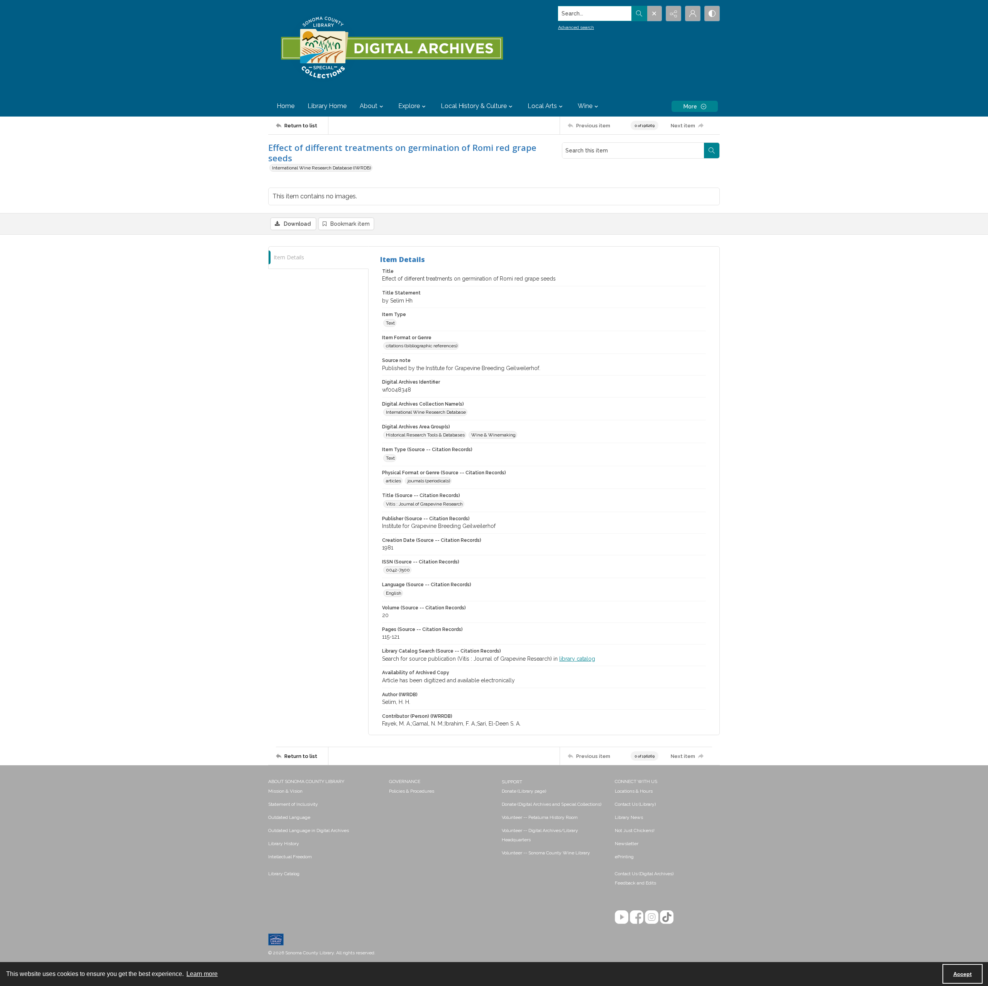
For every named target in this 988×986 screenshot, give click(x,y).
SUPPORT (512, 782)
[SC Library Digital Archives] (391, 48)
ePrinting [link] (624, 856)
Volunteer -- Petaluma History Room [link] (540, 817)
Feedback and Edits (635, 883)
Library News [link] (629, 817)
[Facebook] (636, 917)
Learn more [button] (202, 974)
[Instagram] (651, 917)
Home (285, 106)
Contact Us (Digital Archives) (644, 873)
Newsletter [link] (626, 843)
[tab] (318, 258)
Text (390, 323)
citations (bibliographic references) (421, 345)
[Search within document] (711, 150)
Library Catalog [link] (283, 873)
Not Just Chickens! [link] (635, 830)
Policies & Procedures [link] (411, 791)
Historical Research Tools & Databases (425, 435)
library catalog (577, 659)
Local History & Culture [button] (474, 106)
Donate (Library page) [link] (524, 791)
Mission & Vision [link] (285, 791)
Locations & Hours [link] (634, 791)
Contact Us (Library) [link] (635, 804)
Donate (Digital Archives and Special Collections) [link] (551, 804)
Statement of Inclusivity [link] (293, 804)
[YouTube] (621, 917)
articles (393, 481)
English (393, 593)
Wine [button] (585, 106)
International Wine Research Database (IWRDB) (321, 168)
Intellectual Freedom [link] (290, 856)
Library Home (327, 106)
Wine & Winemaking (493, 435)
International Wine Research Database (426, 412)
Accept (962, 974)
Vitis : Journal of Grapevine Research (424, 504)
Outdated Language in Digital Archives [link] (308, 830)
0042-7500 (398, 570)
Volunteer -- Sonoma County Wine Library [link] (546, 853)
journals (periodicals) (429, 481)
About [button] (368, 106)
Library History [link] (283, 843)
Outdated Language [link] (289, 817)
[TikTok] (666, 917)
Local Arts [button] (542, 106)
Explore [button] (409, 106)
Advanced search (576, 27)
